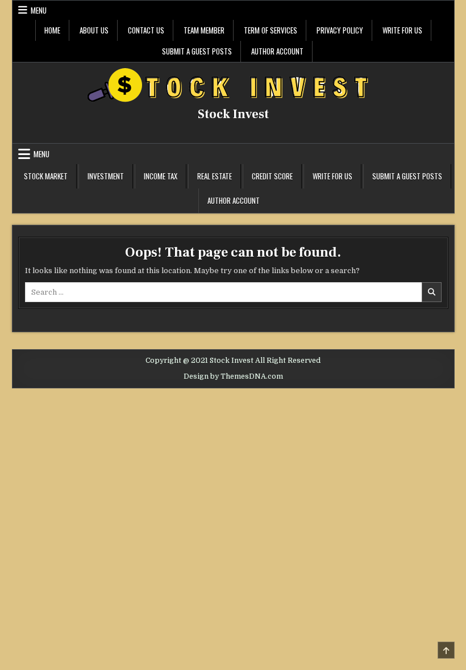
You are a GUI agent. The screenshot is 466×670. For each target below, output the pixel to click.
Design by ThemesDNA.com (233, 376)
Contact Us (146, 30)
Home (52, 30)
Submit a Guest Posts (197, 51)
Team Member (204, 30)
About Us (94, 30)
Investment (106, 176)
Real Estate (214, 176)
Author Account (277, 51)
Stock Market (46, 176)
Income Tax (160, 176)
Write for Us (402, 30)
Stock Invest (233, 114)
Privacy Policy (340, 30)
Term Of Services (270, 30)
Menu (39, 10)
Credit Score (272, 176)
